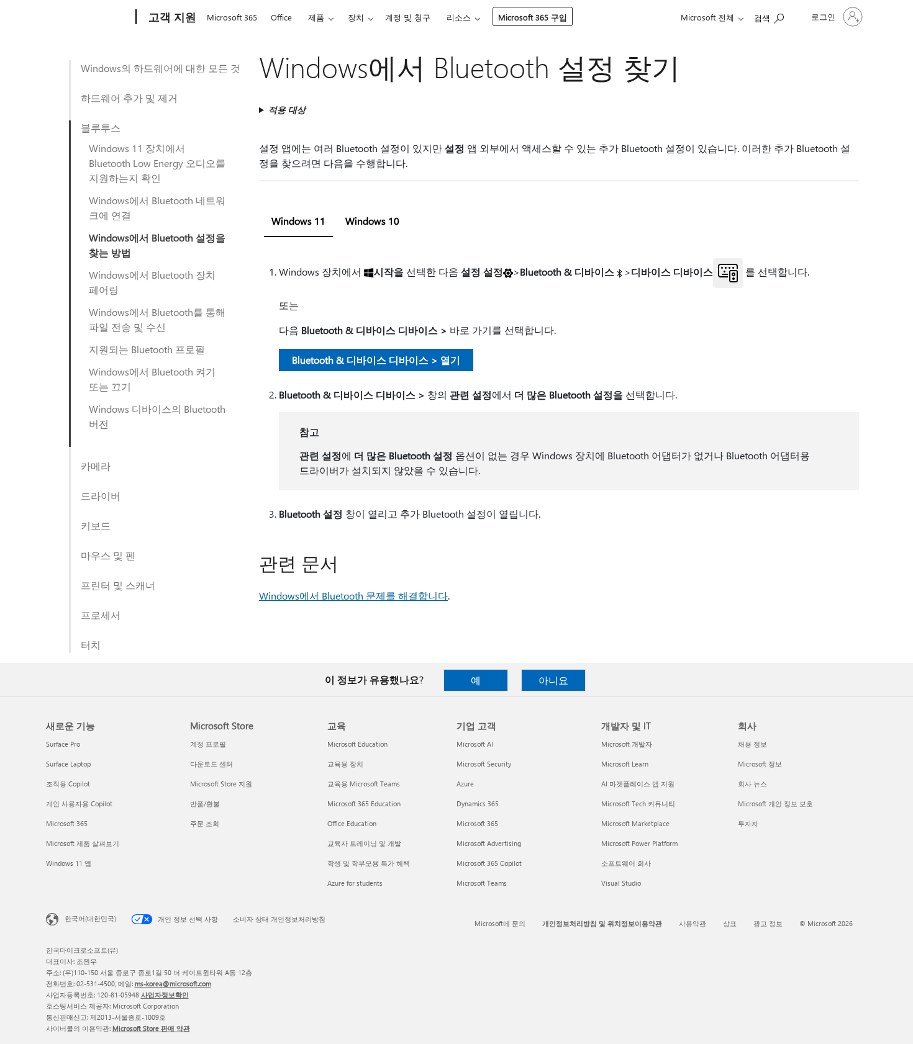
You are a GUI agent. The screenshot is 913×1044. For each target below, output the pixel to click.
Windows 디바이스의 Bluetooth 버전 (157, 416)
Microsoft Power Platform (639, 843)
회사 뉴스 (752, 783)
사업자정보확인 (165, 994)
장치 (356, 17)
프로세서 (100, 614)
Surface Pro (63, 744)
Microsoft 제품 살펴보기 (82, 843)
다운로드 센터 (211, 763)
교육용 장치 (345, 763)
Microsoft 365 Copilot (489, 863)
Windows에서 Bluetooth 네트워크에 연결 (157, 208)
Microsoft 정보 (760, 763)
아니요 (553, 679)
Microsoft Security (484, 763)
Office (281, 17)
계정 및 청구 (407, 17)
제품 (316, 17)
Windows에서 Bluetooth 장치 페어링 (152, 282)
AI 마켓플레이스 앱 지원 (638, 783)
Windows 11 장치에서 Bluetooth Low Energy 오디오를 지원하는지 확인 (157, 163)
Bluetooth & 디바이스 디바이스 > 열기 (376, 359)
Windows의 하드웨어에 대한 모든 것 (160, 67)
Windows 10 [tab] (372, 220)
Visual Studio (621, 883)
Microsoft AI (475, 744)
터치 (91, 644)
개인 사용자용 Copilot (79, 803)
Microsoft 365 (232, 17)
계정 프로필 (208, 744)
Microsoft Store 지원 (221, 783)
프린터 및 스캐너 (118, 585)
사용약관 (692, 923)
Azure (465, 783)
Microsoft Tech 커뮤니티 (638, 803)
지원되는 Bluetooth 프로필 (147, 349)
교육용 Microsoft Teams (363, 783)
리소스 (459, 17)
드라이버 (100, 495)
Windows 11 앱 (68, 863)
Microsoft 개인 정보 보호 (775, 803)
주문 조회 (204, 823)
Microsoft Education (357, 744)
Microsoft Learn (624, 763)
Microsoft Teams (482, 883)
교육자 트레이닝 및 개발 (364, 843)
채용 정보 (752, 744)
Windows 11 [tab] (298, 220)
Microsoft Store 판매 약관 (151, 1028)
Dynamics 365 (478, 803)
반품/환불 (205, 803)
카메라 (96, 465)
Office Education (351, 823)
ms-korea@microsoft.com (173, 983)
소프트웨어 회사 (626, 863)
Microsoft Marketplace (635, 823)
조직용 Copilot (68, 783)
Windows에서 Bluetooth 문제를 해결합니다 (353, 595)
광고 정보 (768, 923)
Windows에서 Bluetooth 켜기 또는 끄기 (152, 379)
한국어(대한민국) (90, 918)
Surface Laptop (68, 763)
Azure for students (355, 883)
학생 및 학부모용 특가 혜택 (368, 863)
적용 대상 (287, 109)
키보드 (96, 525)
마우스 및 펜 (108, 555)
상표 (730, 923)
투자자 (748, 823)
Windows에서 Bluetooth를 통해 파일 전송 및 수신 (157, 319)
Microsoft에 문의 (500, 923)
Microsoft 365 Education (364, 803)
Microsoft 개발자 (626, 744)
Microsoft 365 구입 (532, 17)
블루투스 (100, 127)
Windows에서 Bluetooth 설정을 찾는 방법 (157, 245)
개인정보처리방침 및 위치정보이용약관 (602, 923)
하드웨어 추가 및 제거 (129, 97)
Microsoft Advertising (489, 843)
